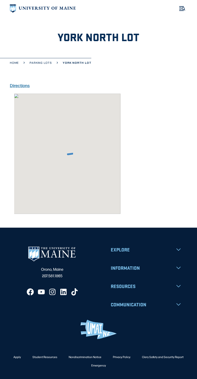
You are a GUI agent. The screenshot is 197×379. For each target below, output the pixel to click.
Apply (17, 357)
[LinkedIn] (63, 291)
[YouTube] (41, 291)
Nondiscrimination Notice (85, 357)
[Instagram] (52, 291)
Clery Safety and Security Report (163, 357)
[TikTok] (74, 291)
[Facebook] (30, 291)
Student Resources (44, 357)
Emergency (98, 365)
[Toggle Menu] (182, 8)
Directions (20, 85)
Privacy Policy (121, 357)
